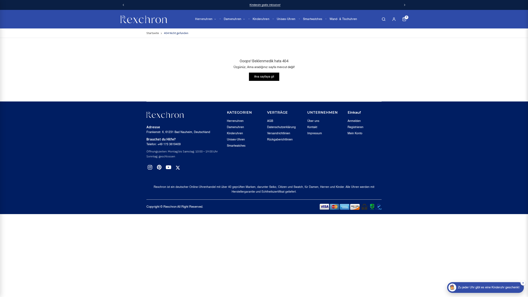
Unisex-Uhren (286, 19)
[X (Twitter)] (177, 167)
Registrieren (355, 127)
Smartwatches (312, 19)
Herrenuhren (203, 19)
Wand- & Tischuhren (343, 19)
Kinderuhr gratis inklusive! (265, 5)
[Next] (405, 5)
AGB (270, 121)
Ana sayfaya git (264, 76)
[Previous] (123, 5)
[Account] (394, 19)
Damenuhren (233, 19)
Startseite (152, 33)
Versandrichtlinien (278, 133)
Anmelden (354, 121)
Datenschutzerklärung (281, 127)
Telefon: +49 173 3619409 (163, 144)
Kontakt (312, 127)
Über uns (313, 121)
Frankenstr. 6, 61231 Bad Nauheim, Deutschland (178, 132)
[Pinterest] (159, 168)
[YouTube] (168, 168)
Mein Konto (355, 133)
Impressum (314, 133)
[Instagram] (149, 168)
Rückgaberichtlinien (280, 139)
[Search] (383, 19)
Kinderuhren (261, 19)
